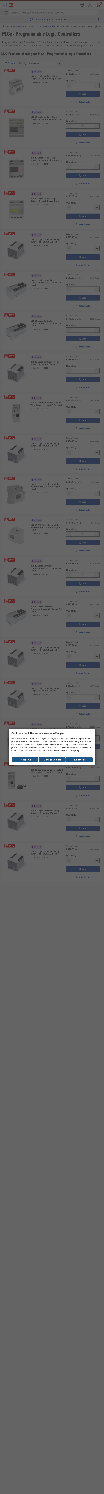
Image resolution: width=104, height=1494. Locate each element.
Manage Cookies (52, 759)
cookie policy (73, 750)
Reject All (79, 759)
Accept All (25, 759)
